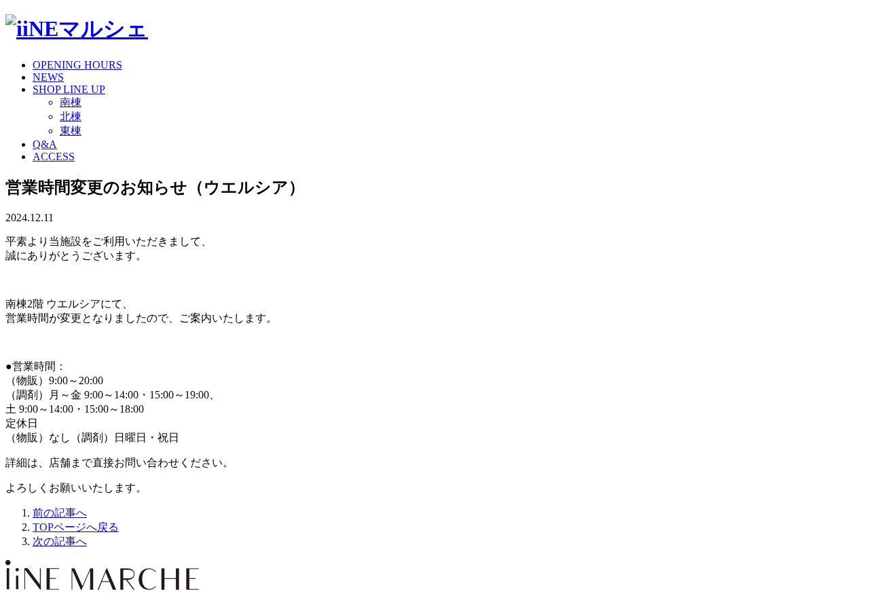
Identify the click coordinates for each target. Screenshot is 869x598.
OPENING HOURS (77, 65)
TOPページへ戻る (76, 527)
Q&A (45, 144)
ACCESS (54, 156)
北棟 (70, 116)
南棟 (70, 102)
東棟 (70, 130)
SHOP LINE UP (69, 89)
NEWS (48, 77)
